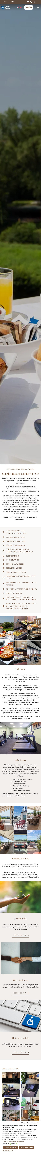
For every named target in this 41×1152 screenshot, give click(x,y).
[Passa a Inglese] (20, 7)
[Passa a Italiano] (17, 7)
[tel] (31, 2)
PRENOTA (29, 7)
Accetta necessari (26, 1147)
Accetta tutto (10, 1147)
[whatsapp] (35, 2)
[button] (38, 7)
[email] (28, 2)
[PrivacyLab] (13, 1144)
